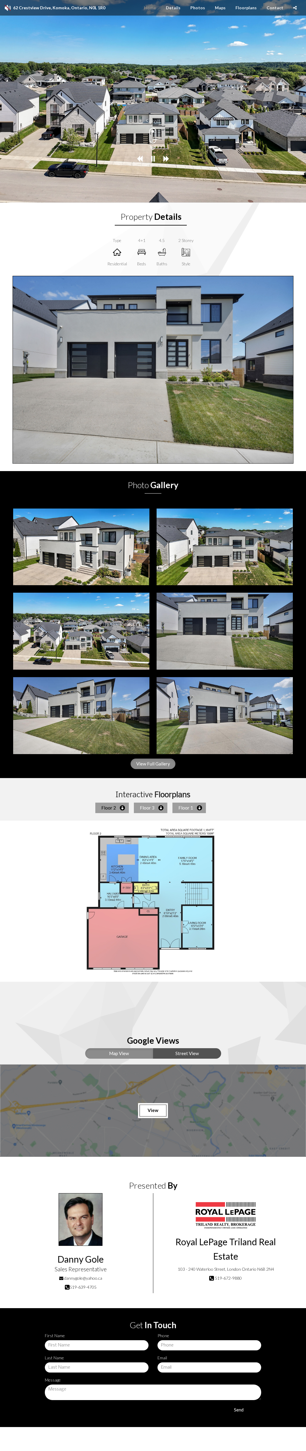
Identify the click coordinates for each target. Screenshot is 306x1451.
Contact (275, 7)
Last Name (54, 1357)
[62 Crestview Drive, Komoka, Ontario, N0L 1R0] (81, 547)
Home (150, 7)
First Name (55, 1335)
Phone (163, 1335)
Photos (197, 7)
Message (53, 1379)
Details (173, 7)
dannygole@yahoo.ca (83, 1278)
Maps (220, 7)
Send (239, 1409)
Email (162, 1357)
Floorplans (246, 7)
